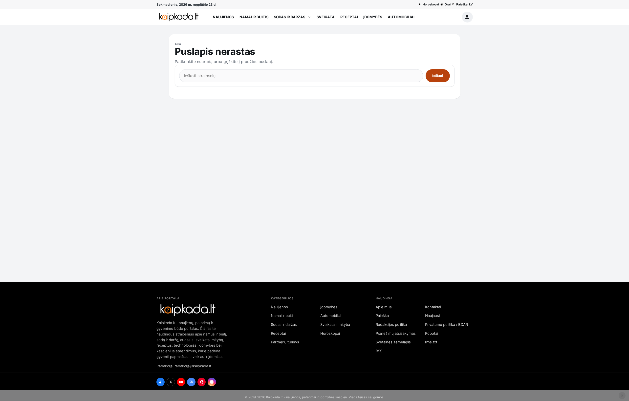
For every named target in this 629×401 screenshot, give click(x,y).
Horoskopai (431, 4)
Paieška (461, 4)
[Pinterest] (201, 382)
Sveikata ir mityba (335, 324)
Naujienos (223, 17)
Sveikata (326, 17)
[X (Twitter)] (171, 382)
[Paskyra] (467, 17)
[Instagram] (212, 382)
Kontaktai (433, 307)
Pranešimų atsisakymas (396, 333)
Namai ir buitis (253, 17)
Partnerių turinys (285, 342)
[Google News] (191, 382)
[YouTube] (181, 382)
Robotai (431, 333)
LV (471, 4)
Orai (447, 4)
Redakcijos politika (391, 324)
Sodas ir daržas (289, 17)
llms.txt (431, 342)
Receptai (349, 17)
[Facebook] (160, 382)
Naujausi (432, 315)
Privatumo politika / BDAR (446, 324)
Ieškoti (437, 76)
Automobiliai (401, 17)
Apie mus (384, 307)
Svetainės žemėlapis (393, 342)
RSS (379, 351)
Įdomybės (372, 17)
